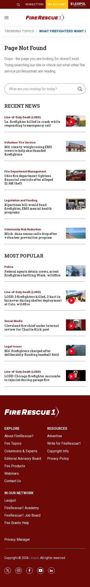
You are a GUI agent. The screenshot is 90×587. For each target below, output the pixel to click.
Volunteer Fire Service (20, 142)
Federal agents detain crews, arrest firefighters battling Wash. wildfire (32, 273)
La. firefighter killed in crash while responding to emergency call (32, 123)
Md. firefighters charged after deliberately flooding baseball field (31, 353)
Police (8, 266)
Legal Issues (13, 346)
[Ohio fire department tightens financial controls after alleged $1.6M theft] (76, 175)
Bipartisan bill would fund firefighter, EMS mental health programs (28, 208)
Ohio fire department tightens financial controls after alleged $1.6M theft (28, 179)
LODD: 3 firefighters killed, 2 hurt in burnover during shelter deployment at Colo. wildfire (33, 300)
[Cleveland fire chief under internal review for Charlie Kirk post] (76, 325)
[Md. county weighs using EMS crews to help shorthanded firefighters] (76, 146)
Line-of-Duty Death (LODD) (22, 117)
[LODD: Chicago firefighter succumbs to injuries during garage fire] (76, 375)
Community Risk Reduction (22, 229)
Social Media (13, 321)
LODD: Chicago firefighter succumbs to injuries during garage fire (32, 378)
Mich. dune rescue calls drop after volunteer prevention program (30, 236)
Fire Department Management (25, 171)
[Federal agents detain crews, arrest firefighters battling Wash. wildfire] (76, 270)
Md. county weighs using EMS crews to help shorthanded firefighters (28, 150)
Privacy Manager (17, 539)
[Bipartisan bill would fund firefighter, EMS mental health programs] (76, 204)
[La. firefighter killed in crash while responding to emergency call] (76, 121)
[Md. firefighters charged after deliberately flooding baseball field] (76, 350)
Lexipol (34, 558)
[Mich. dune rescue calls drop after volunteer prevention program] (76, 233)
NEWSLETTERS (34, 4)
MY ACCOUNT (57, 4)
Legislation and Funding (20, 200)
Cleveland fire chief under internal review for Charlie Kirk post (31, 327)
